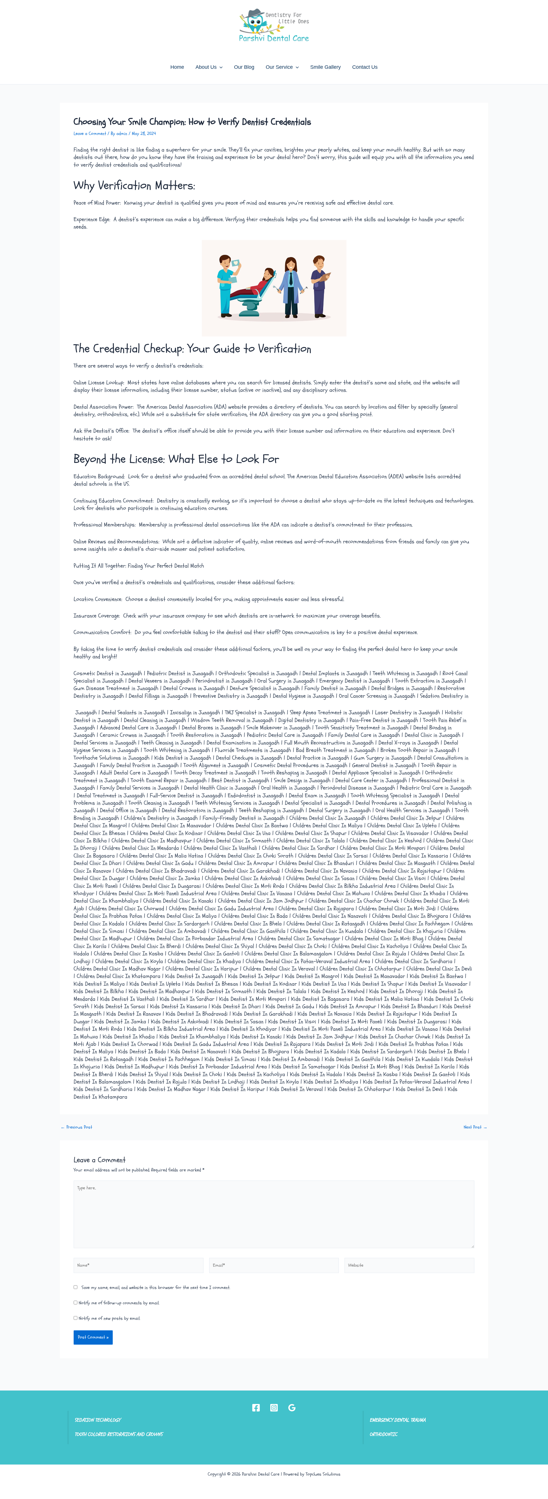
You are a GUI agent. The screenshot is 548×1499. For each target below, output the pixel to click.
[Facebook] (256, 1407)
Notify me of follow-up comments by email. (119, 1303)
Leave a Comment (90, 133)
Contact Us (365, 67)
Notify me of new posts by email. (109, 1318)
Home (177, 67)
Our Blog (244, 67)
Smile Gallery (325, 67)
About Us (206, 67)
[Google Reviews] (292, 1407)
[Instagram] (274, 1407)
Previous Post (76, 1127)
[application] (220, 67)
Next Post (475, 1127)
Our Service (279, 67)
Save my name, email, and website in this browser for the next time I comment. (156, 1287)
